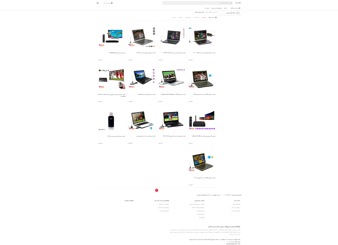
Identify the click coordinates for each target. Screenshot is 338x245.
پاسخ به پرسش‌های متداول (197, 204)
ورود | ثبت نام (107, 3)
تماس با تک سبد (235, 211)
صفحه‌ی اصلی (236, 204)
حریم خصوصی (201, 214)
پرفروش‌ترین (188, 17)
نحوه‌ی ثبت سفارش (164, 204)
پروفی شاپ (230, 242)
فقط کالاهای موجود (230, 13)
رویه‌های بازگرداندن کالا (198, 207)
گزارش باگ (202, 217)
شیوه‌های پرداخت (164, 211)
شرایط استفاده (201, 211)
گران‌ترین (173, 17)
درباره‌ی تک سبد (235, 207)
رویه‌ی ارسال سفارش (163, 207)
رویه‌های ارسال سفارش (216, 8)
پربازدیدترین (196, 17)
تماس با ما (206, 8)
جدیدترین (204, 17)
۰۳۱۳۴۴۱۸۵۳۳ (228, 195)
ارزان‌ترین (180, 17)
